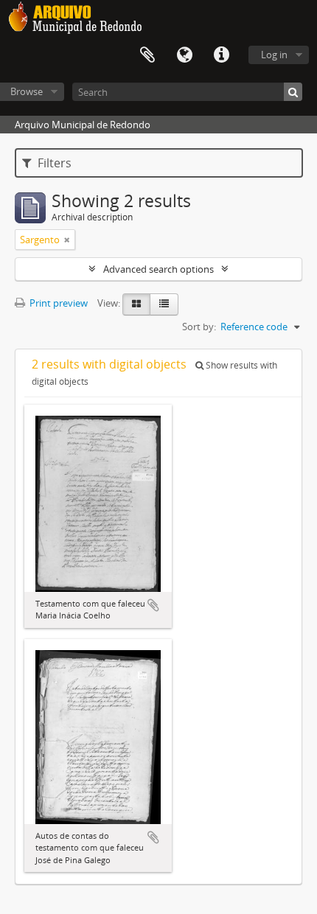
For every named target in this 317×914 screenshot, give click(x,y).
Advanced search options (158, 269)
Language (184, 55)
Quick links (221, 55)
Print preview (57, 303)
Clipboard (147, 55)
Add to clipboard (153, 605)
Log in (274, 54)
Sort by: (199, 326)
